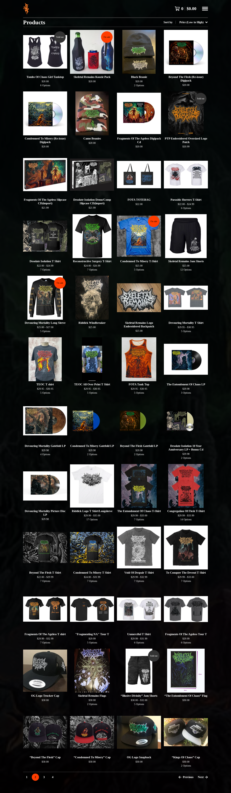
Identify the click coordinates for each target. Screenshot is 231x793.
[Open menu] (205, 8)
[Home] (26, 8)
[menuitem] (186, 22)
